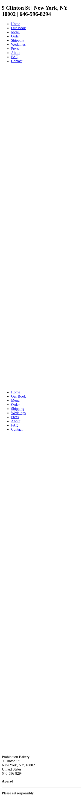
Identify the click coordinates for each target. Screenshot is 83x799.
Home (15, 392)
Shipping (17, 409)
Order (15, 405)
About (15, 421)
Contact (16, 429)
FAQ (14, 425)
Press (15, 417)
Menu (15, 400)
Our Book (18, 396)
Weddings (18, 413)
